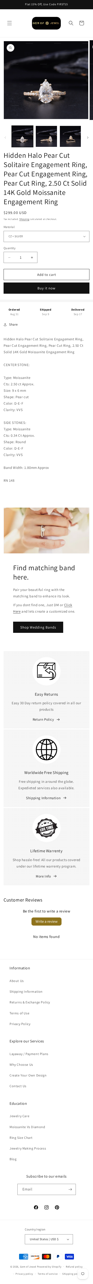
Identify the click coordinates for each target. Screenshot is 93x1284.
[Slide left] (5, 137)
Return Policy (43, 719)
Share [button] (13, 324)
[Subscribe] (70, 1189)
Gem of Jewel (28, 1266)
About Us (17, 981)
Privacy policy (24, 1273)
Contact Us (18, 1086)
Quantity (10, 248)
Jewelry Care (19, 1116)
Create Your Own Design (28, 1075)
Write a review (46, 921)
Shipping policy (72, 1273)
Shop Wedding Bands (38, 627)
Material (9, 227)
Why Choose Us (21, 1064)
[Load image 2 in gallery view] (46, 136)
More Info (43, 876)
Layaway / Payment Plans (29, 1054)
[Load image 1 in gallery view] (22, 136)
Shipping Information (43, 798)
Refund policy (74, 1266)
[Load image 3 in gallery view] (70, 136)
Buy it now (46, 288)
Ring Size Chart (21, 1137)
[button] (9, 23)
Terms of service (48, 1273)
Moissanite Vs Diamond (27, 1127)
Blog (13, 1159)
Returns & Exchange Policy (30, 1002)
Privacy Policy (20, 1024)
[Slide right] (88, 137)
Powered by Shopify (49, 1266)
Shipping (24, 219)
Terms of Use (19, 1013)
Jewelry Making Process (28, 1148)
